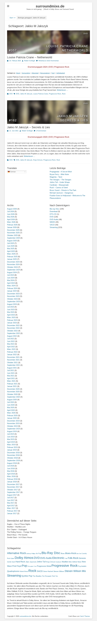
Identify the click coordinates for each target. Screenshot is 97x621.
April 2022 (11, 347)
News (79, 562)
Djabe (12, 558)
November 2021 (13, 360)
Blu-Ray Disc (51, 553)
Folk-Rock (73, 558)
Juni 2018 (11, 468)
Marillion (65, 562)
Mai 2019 (10, 439)
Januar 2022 (12, 354)
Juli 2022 (10, 339)
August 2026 (12, 209)
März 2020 (11, 413)
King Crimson (37, 160)
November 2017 (13, 487)
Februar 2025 (12, 257)
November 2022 (13, 328)
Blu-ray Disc (54, 209)
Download (53, 211)
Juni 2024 (11, 278)
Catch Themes (85, 616)
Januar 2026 (12, 227)
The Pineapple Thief (48, 576)
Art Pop (38, 553)
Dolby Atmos (24, 558)
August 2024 (12, 272)
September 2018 (13, 460)
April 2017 (11, 506)
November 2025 (13, 233)
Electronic (58, 557)
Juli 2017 (10, 498)
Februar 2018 (12, 479)
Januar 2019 (12, 450)
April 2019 (11, 442)
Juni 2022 (11, 341)
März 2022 (11, 349)
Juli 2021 (10, 370)
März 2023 (11, 317)
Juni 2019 (11, 437)
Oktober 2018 (12, 458)
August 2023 (12, 304)
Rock (64, 94)
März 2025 (11, 254)
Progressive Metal (44, 566)
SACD (52, 225)
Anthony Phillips (30, 553)
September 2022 (13, 333)
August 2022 (12, 336)
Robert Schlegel (29, 61)
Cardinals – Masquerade (59, 185)
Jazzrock (33, 562)
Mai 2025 (10, 249)
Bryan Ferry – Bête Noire (59, 174)
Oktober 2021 (12, 362)
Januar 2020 (12, 418)
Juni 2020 (11, 405)
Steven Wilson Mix (75, 571)
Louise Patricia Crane (40, 94)
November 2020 (13, 392)
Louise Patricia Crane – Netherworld (29, 57)
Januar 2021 (12, 386)
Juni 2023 (11, 309)
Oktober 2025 (12, 235)
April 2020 (11, 410)
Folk (66, 558)
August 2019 (12, 431)
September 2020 (13, 397)
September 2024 (13, 270)
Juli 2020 (10, 402)
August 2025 (12, 241)
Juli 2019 (10, 434)
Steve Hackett (48, 571)
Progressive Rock (55, 94)
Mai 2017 (10, 503)
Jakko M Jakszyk (26, 94)
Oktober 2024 (12, 267)
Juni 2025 (11, 246)
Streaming (54, 227)
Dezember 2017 (13, 484)
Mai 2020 (10, 407)
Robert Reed (24, 571)
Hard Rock (20, 562)
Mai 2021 (10, 376)
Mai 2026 (10, 217)
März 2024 (11, 286)
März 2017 (11, 508)
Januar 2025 (12, 259)
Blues (63, 553)
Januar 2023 (12, 323)
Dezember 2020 (13, 389)
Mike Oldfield (73, 562)
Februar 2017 (12, 511)
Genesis (82, 558)
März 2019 (11, 445)
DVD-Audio (46, 558)
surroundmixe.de (50, 6)
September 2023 (13, 301)
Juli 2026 (10, 211)
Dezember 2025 (13, 230)
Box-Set (79, 553)
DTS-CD (53, 214)
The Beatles (37, 576)
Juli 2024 (10, 275)
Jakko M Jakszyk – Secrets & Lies (28, 127)
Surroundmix (26, 73)
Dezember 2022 (13, 325)
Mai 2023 (10, 312)
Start (12, 18)
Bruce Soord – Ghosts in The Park (63, 190)
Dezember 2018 (13, 453)
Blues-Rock (70, 553)
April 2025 (11, 251)
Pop (24, 565)
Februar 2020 (12, 415)
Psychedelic (82, 566)
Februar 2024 (12, 288)
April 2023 (11, 315)
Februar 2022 (12, 352)
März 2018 (11, 476)
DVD (11, 94)
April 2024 (11, 283)
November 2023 (13, 296)
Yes (56, 576)
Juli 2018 (10, 466)
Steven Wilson (58, 571)
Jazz (27, 562)
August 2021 (12, 368)
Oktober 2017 (12, 490)
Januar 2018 (12, 482)
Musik (18, 73)
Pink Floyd (16, 566)
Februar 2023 (12, 320)
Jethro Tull (41, 562)
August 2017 (12, 495)
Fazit (53, 73)
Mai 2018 (10, 471)
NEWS (52, 222)
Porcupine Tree (32, 566)
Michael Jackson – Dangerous (61, 193)
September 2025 (13, 238)
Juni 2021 (11, 373)
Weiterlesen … (62, 90)
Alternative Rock (16, 553)
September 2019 (13, 429)
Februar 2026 (12, 225)
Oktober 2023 (12, 299)
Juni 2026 (11, 214)
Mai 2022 (10, 344)
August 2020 (12, 400)
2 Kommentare (41, 131)
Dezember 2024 (13, 262)
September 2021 (13, 365)
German (13, 172)
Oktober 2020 (12, 394)
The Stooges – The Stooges (60, 180)
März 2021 (11, 381)
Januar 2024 (12, 291)
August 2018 (12, 463)
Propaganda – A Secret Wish (61, 172)
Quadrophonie (13, 571)
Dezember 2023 (13, 294)
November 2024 (13, 264)
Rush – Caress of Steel (59, 188)
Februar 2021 (12, 384)
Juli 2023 (10, 307)
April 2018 (11, 474)
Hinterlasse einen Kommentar (48, 61)
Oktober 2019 (12, 426)
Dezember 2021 (13, 357)
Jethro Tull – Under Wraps (60, 182)
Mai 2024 (10, 280)
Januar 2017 (12, 513)
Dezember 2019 (13, 421)
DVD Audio (54, 219)
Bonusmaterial (45, 73)
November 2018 (13, 455)
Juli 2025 (10, 243)
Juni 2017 (11, 500)
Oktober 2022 (12, 331)
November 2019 (13, 423)
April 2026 (11, 219)
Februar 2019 (12, 447)
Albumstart (35, 73)
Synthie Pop (26, 576)
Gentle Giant (11, 562)
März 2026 (11, 222)
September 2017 (13, 492)
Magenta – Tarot (56, 177)
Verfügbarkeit (60, 73)
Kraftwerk (58, 562)
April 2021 (11, 378)
